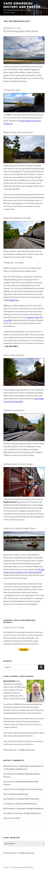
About (5, 867)
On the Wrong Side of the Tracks (20, 31)
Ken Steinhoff (9, 774)
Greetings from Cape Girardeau (30, 789)
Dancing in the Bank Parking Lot (31, 808)
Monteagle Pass (12, 300)
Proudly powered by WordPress (21, 867)
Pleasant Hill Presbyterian (28, 799)
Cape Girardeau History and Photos (21, 5)
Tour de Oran (15, 818)
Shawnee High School (19, 794)
